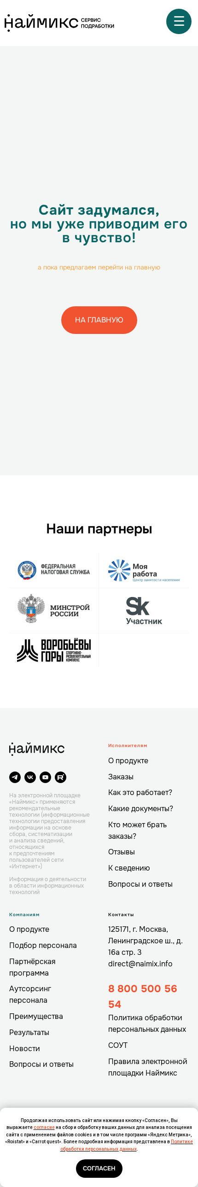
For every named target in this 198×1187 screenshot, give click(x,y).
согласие (44, 1127)
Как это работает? (140, 792)
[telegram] (15, 777)
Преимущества (36, 1016)
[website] (60, 777)
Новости (24, 1048)
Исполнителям (127, 745)
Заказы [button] (121, 777)
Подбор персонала (43, 945)
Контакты (121, 915)
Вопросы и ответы (140, 884)
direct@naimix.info (140, 964)
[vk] (30, 777)
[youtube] (45, 777)
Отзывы (121, 852)
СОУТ (118, 1045)
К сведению (129, 868)
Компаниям (24, 915)
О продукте (128, 761)
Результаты (29, 1032)
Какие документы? (140, 808)
